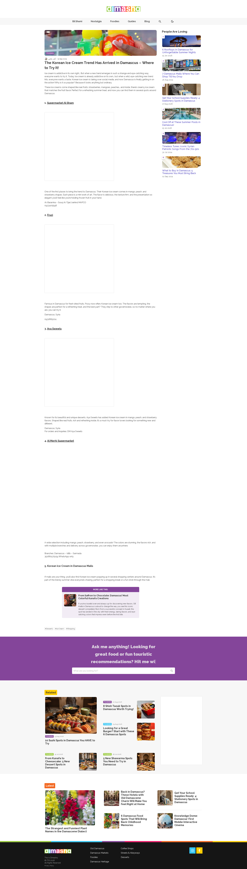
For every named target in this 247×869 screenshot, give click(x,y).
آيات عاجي (52, 59)
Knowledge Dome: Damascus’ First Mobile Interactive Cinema (186, 820)
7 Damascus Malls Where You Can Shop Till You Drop (180, 75)
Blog (147, 21)
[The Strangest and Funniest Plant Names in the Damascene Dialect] (70, 807)
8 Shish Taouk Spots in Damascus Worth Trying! (118, 707)
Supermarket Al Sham (60, 102)
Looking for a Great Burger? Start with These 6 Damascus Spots (118, 731)
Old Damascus (97, 848)
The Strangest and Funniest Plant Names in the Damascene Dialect (66, 830)
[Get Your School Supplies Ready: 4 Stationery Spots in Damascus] (165, 798)
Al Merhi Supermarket (60, 440)
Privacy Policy (49, 866)
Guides (132, 21)
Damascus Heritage (99, 861)
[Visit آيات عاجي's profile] (46, 58)
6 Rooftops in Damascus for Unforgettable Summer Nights (179, 51)
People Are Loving (174, 31)
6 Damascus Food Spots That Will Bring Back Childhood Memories (134, 820)
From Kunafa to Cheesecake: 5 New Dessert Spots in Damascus (57, 763)
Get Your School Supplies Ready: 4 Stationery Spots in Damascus (181, 99)
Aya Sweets (54, 328)
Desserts (125, 857)
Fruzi (50, 215)
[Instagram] (192, 850)
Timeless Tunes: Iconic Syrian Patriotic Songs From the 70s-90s (180, 147)
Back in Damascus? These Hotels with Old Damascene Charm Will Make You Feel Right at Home (134, 798)
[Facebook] (199, 850)
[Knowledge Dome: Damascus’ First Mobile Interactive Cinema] (165, 820)
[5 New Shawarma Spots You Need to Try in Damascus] (146, 762)
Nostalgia (96, 21)
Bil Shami (77, 21)
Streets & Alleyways (130, 853)
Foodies (114, 21)
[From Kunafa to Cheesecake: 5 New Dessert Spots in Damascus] (88, 762)
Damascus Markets (99, 853)
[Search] (172, 671)
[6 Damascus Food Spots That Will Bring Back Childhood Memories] (111, 820)
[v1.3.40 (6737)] (58, 851)
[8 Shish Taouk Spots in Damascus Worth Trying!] (146, 709)
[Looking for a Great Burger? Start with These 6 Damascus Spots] (146, 732)
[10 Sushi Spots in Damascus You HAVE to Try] (71, 715)
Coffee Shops (127, 848)
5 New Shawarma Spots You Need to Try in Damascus (117, 761)
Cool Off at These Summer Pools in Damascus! (181, 123)
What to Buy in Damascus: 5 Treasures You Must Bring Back (179, 172)
